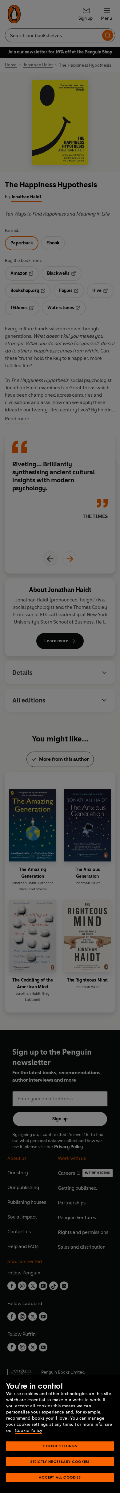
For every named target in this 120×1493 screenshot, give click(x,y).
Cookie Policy (28, 1430)
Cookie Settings (60, 1446)
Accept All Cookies (60, 1477)
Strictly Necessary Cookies (60, 1461)
